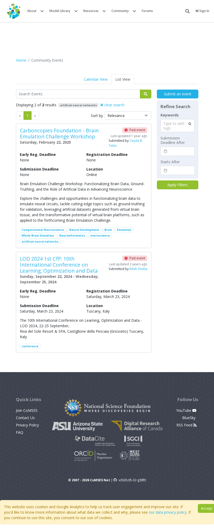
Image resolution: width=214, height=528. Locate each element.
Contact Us (25, 417)
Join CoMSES (27, 410)
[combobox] (177, 125)
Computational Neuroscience (43, 230)
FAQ (19, 432)
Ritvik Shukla (138, 269)
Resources (91, 11)
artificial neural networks (40, 241)
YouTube (184, 410)
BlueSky (189, 417)
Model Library (59, 11)
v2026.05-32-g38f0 (132, 480)
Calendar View (96, 79)
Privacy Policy (27, 425)
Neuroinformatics (72, 235)
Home (21, 60)
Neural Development (84, 230)
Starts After (170, 162)
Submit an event (177, 93)
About (32, 11)
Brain (108, 230)
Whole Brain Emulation (38, 235)
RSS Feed (184, 425)
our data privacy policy (168, 512)
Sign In (204, 11)
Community (120, 11)
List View (122, 79)
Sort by (97, 115)
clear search (113, 104)
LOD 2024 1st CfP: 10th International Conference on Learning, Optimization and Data (59, 264)
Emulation (124, 230)
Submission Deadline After (172, 140)
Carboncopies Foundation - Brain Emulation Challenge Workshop (59, 133)
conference (30, 346)
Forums (147, 11)
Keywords (169, 115)
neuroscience (100, 235)
